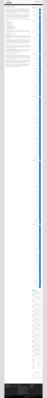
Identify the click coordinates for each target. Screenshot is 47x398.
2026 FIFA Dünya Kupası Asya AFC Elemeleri (23, 389)
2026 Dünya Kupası (11, 4)
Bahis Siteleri (21, 55)
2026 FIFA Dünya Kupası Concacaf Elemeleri (23, 393)
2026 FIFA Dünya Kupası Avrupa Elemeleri (22, 387)
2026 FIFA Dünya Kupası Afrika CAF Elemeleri (23, 391)
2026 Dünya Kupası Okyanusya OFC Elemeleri (23, 388)
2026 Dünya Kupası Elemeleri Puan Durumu (23, 392)
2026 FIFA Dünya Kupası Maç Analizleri (22, 386)
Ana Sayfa (7, 4)
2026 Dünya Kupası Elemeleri (18, 4)
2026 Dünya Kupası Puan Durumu (28, 4)
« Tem (32, 380)
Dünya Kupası (11, 396)
